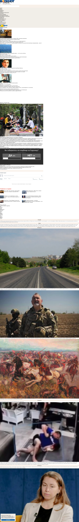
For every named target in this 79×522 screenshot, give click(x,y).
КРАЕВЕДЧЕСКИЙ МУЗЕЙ (4, 12)
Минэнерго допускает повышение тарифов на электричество (68, 338)
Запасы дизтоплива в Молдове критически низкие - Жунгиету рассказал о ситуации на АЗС (65, 462)
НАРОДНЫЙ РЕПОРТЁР (4, 15)
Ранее (9, 178)
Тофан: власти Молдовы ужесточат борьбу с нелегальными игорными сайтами (11, 224)
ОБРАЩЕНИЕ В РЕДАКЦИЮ (5, 16)
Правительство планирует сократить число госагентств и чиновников (55, 225)
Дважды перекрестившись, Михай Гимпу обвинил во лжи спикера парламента (12, 41)
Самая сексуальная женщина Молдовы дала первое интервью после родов (12, 71)
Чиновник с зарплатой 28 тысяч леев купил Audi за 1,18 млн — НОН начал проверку (35, 289)
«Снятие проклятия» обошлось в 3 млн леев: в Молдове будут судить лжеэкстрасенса (12, 401)
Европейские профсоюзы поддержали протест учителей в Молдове (35, 225)
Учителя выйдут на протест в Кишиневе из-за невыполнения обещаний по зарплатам (37, 464)
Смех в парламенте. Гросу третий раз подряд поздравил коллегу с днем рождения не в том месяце (16, 87)
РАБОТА (6, 25)
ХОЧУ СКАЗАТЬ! (3, 23)
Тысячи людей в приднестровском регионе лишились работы (10, 57)
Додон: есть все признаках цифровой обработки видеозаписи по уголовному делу (12, 225)
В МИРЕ (1, 11)
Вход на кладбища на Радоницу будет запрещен (8, 168)
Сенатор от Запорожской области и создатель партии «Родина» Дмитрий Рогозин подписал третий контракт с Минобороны (17, 338)
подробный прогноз (3, 205)
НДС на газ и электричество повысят (71, 288)
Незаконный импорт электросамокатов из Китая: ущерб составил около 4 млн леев (33, 463)
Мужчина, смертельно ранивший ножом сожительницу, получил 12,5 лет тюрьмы (12, 289)
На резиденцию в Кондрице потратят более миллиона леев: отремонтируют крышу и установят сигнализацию (62, 463)
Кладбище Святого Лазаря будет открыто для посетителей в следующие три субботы (14, 166)
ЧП (6, 169)
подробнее (8, 205)
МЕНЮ (1, 8)
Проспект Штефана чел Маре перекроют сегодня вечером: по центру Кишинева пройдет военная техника (64, 224)
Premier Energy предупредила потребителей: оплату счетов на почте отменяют (30, 288)
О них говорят (2, 58)
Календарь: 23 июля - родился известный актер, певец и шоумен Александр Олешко (14, 70)
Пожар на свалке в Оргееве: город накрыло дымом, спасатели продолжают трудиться (54, 288)
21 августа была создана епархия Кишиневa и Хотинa (40, 226)
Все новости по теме (3, 40)
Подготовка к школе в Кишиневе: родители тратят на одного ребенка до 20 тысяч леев (12, 464)
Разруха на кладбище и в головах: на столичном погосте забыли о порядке (12, 167)
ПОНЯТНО (8, 519)
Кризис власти (2, 29)
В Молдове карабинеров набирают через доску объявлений (10, 86)
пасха (1, 169)
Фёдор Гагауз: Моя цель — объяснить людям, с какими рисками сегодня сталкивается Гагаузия (61, 226)
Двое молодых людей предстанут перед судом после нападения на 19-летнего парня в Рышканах (14, 462)
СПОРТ (1, 21)
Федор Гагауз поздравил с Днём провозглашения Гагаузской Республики (10, 463)
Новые (1, 178)
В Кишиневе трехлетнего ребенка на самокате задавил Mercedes (22, 226)
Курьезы (1, 73)
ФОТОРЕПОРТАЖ (3, 22)
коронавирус (4, 169)
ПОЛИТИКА (2, 18)
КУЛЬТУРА (2, 13)
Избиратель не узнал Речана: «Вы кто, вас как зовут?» (9, 85)
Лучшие (5, 178)
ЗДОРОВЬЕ (2, 10)
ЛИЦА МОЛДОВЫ (3, 14)
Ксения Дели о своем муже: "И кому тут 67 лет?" (8, 72)
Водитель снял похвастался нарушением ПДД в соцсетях (8, 288)
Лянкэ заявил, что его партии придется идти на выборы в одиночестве (11, 42)
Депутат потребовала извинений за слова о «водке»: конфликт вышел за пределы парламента (36, 224)
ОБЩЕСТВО (2, 17)
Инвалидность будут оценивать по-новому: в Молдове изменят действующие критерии (47, 338)
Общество (1, 102)
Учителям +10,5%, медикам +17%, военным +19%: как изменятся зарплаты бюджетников (40, 462)
